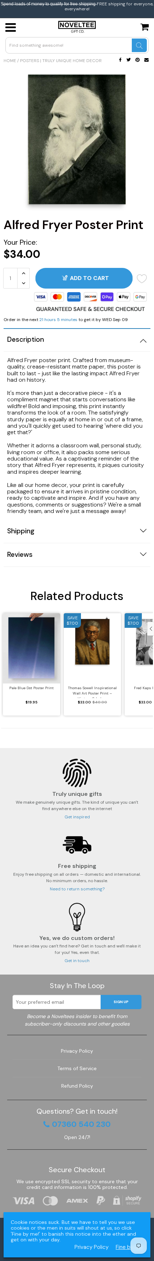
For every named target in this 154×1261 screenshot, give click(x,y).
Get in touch (77, 960)
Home (10, 60)
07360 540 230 (81, 1124)
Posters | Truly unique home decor (61, 60)
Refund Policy (77, 1086)
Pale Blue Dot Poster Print (31, 688)
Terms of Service (77, 1068)
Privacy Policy (77, 1051)
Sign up (121, 1002)
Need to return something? (77, 889)
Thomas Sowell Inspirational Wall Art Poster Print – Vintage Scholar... (92, 692)
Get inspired (77, 817)
